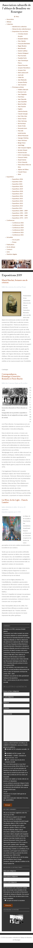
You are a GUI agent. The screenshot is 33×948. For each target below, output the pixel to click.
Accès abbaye (11, 247)
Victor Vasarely (22, 162)
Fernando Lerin (22, 128)
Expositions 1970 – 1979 (20, 218)
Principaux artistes (18, 87)
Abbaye (9, 21)
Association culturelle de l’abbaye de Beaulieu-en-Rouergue (16, 8)
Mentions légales (12, 254)
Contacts (9, 249)
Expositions (10, 176)
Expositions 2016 (17, 196)
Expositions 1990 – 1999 (20, 213)
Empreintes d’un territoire (20, 31)
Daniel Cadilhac (23, 51)
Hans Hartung (22, 121)
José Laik (20, 75)
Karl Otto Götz (22, 116)
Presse (14, 242)
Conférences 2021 (18, 235)
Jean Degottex (22, 94)
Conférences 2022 (18, 232)
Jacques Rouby (22, 82)
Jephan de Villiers (23, 169)
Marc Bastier (22, 41)
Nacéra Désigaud (23, 53)
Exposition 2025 (17, 181)
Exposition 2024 (17, 184)
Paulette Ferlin (22, 58)
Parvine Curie (22, 92)
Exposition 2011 (17, 208)
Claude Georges (23, 114)
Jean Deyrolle (22, 99)
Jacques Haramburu (24, 68)
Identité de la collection (19, 26)
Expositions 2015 (17, 198)
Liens (8, 252)
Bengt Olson (22, 143)
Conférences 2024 (18, 227)
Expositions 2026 (17, 179)
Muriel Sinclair (22, 152)
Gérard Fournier (23, 65)
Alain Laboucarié (23, 72)
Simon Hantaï (22, 118)
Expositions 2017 (17, 193)
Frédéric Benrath (23, 89)
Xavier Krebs (22, 126)
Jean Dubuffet (22, 101)
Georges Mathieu (23, 138)
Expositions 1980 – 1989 (20, 215)
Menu (17, 16)
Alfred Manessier (23, 135)
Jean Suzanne (22, 84)
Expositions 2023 (17, 186)
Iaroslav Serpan (22, 150)
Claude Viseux (22, 172)
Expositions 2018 (17, 191)
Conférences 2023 (18, 230)
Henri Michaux (22, 140)
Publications (10, 244)
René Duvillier (22, 104)
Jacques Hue (22, 70)
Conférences (10, 220)
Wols (19, 174)
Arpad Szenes (22, 160)
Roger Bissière (22, 46)
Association (10, 19)
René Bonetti (22, 48)
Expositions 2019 (17, 189)
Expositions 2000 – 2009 (20, 210)
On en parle (15, 239)
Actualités (10, 237)
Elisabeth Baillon (23, 38)
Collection (10, 24)
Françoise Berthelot (24, 43)
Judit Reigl (21, 145)
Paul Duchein (22, 55)
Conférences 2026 (18, 223)
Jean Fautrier (22, 106)
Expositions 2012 (17, 206)
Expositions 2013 (17, 203)
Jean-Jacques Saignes (24, 147)
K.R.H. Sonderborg (23, 155)
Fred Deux (21, 97)
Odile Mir (21, 77)
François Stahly (22, 157)
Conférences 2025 (18, 225)
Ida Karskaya (22, 123)
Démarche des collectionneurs (21, 29)
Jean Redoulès (22, 80)
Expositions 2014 (17, 201)
